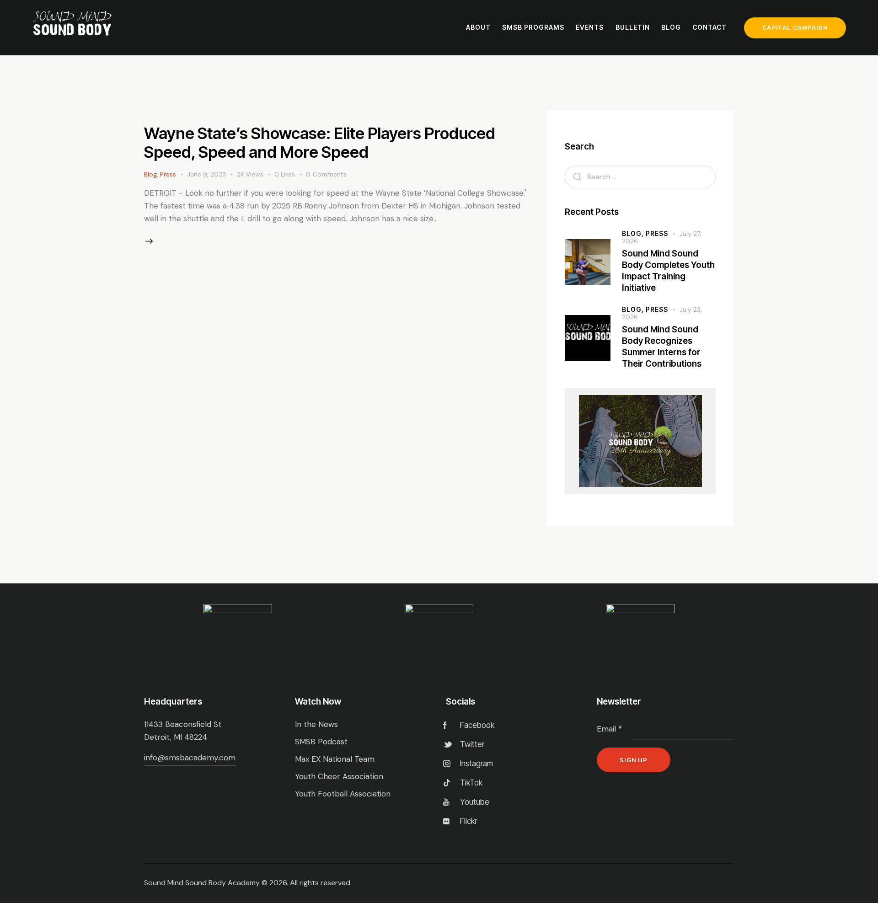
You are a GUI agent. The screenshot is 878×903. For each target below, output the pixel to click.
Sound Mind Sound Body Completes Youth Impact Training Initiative (668, 270)
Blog (150, 174)
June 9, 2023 (206, 174)
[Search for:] (640, 176)
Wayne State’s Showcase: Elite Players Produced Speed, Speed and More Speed (319, 142)
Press (168, 174)
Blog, (634, 233)
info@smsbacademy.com (190, 758)
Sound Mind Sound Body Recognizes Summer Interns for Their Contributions (661, 346)
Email (609, 729)
